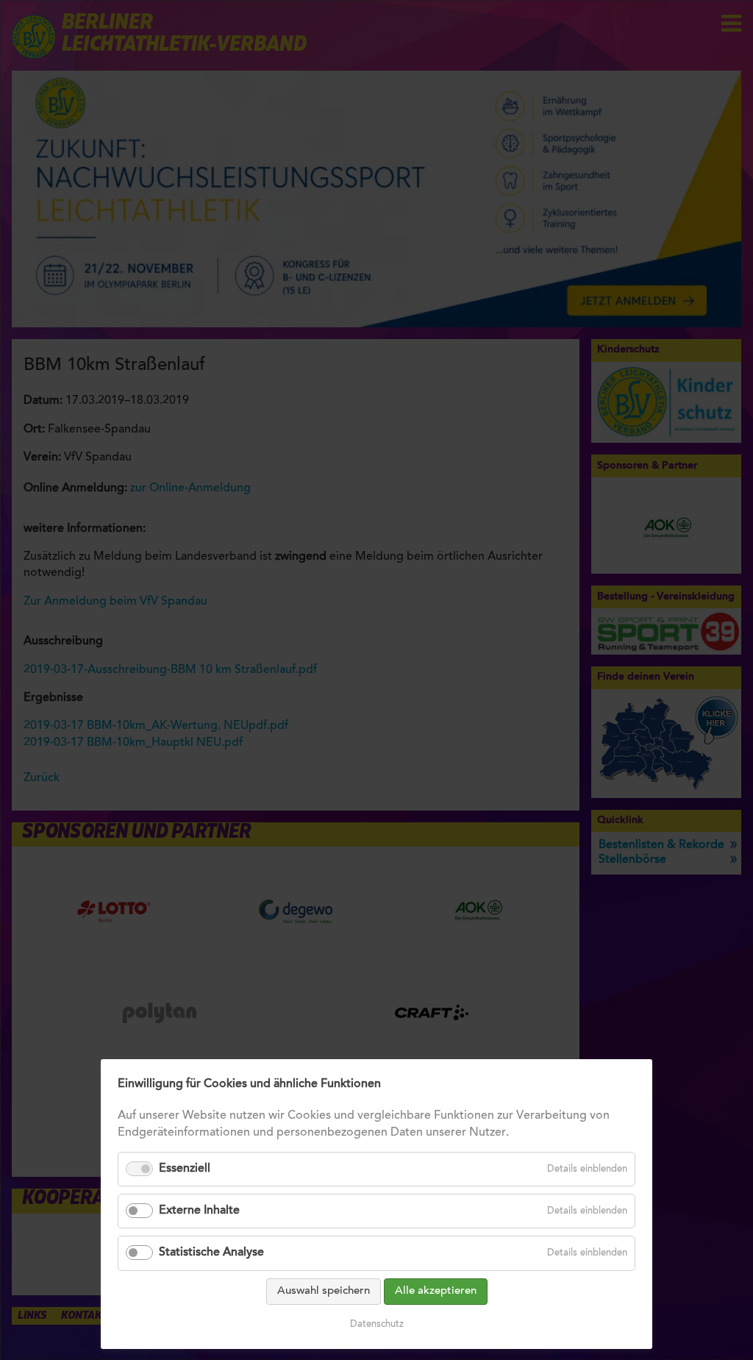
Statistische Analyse (211, 1252)
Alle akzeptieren (436, 1291)
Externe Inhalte (199, 1211)
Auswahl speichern (323, 1291)
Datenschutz (377, 1324)
